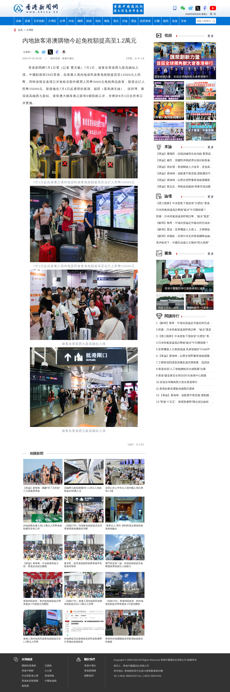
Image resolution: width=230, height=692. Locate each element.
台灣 (62, 21)
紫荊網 (25, 685)
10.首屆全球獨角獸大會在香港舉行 (177, 382)
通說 (133, 21)
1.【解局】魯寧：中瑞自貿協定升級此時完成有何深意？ (189, 323)
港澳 (27, 21)
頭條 (18, 21)
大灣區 (52, 21)
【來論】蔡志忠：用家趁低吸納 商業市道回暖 (183, 186)
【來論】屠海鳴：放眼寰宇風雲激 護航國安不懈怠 (186, 173)
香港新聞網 (90, 670)
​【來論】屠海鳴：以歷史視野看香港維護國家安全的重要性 (191, 180)
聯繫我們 (89, 675)
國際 (80, 21)
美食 (183, 21)
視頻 (98, 21)
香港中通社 (90, 665)
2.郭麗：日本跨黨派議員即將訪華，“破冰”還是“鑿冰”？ (188, 329)
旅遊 (174, 21)
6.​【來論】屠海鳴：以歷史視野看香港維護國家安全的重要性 (192, 355)
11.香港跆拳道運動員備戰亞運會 (175, 388)
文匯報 (48, 665)
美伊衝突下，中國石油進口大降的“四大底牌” (182, 242)
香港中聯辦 (28, 670)
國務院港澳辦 (29, 665)
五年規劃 (39, 21)
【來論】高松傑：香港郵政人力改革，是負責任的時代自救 (191, 166)
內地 (71, 21)
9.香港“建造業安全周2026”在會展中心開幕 (181, 375)
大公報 (48, 670)
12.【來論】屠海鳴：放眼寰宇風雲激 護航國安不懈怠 (188, 395)
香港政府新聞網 (30, 680)
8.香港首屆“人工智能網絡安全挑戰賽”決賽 (181, 369)
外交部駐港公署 (30, 675)
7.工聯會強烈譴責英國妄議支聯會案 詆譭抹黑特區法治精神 (192, 362)
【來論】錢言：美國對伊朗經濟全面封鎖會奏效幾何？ (188, 160)
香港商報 (49, 675)
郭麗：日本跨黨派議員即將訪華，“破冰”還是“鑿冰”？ (187, 216)
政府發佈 (145, 21)
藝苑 (166, 21)
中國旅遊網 (50, 680)
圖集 (107, 21)
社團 (157, 21)
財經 (89, 21)
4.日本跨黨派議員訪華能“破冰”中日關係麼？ (182, 342)
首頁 (20, 30)
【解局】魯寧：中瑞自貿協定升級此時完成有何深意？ (188, 222)
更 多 (211, 35)
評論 (124, 21)
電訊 (116, 21)
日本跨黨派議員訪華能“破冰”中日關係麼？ (181, 209)
